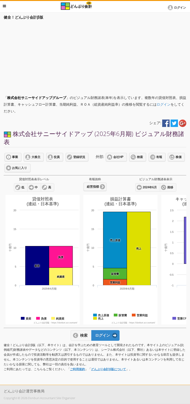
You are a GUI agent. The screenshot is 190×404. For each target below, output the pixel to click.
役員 (57, 157)
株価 (179, 157)
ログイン (164, 104)
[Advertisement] (95, 56)
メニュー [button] (4, 6)
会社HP (118, 157)
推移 (170, 187)
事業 (15, 157)
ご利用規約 (77, 369)
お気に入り (19, 168)
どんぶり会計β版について (108, 369)
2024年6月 (150, 187)
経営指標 (93, 186)
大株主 (36, 157)
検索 (140, 157)
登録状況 (79, 157)
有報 (159, 157)
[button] (178, 8)
